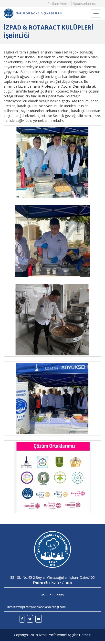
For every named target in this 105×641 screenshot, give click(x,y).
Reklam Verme (58, 3)
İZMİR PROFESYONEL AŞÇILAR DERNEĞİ (38, 13)
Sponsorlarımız (84, 3)
